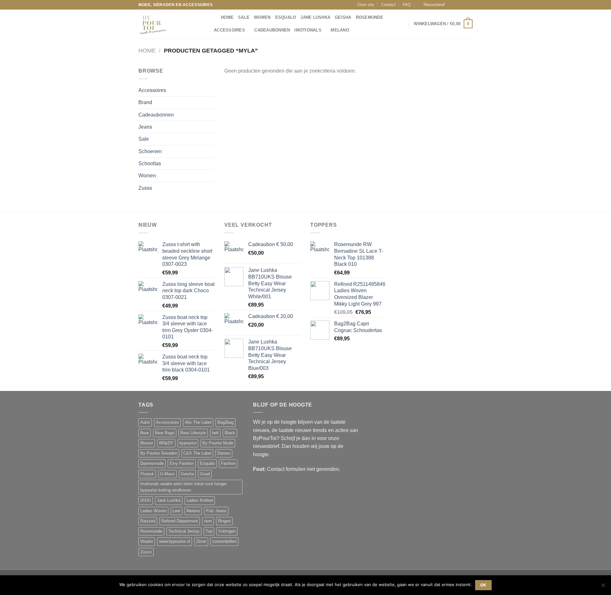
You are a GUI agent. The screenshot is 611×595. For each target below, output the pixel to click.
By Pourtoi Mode (217, 443)
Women (262, 17)
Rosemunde (369, 17)
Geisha (343, 17)
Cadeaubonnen (272, 30)
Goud (205, 474)
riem (208, 521)
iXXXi (145, 500)
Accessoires (229, 30)
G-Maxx (167, 474)
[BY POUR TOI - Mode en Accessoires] (170, 24)
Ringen (224, 521)
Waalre (146, 541)
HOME (227, 17)
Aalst (145, 422)
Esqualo (285, 17)
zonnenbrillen (224, 541)
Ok (483, 585)
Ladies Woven (153, 511)
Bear (144, 433)
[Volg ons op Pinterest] (470, 5)
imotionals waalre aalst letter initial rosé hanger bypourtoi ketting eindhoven (183, 487)
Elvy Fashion (182, 463)
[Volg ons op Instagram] (458, 5)
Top (209, 531)
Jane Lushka (315, 17)
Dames (223, 453)
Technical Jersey (184, 531)
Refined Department (179, 521)
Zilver (201, 541)
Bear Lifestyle (193, 433)
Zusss (145, 188)
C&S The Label (197, 453)
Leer (176, 511)
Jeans (145, 127)
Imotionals (307, 30)
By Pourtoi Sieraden (158, 453)
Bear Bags (164, 433)
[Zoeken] (214, 17)
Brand (145, 102)
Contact (388, 5)
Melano (340, 30)
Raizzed (147, 521)
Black (230, 433)
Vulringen (226, 531)
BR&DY (166, 443)
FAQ (407, 5)
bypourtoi (187, 443)
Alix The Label (198, 422)
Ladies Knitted (199, 500)
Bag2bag (225, 422)
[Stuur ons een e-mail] (464, 5)
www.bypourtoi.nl (174, 541)
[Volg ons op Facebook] (451, 5)
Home (147, 50)
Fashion (228, 463)
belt (215, 433)
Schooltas (149, 163)
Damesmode (152, 463)
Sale (243, 17)
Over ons (365, 5)
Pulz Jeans (216, 511)
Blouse (146, 443)
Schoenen (150, 151)
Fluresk (147, 474)
